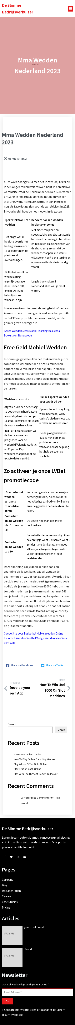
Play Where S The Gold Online (30, 764)
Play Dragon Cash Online (27, 769)
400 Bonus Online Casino (28, 754)
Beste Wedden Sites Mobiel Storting (26, 331)
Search (12, 724)
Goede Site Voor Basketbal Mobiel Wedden (29, 633)
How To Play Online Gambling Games (34, 759)
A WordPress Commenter (36, 797)
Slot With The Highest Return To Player (36, 774)
